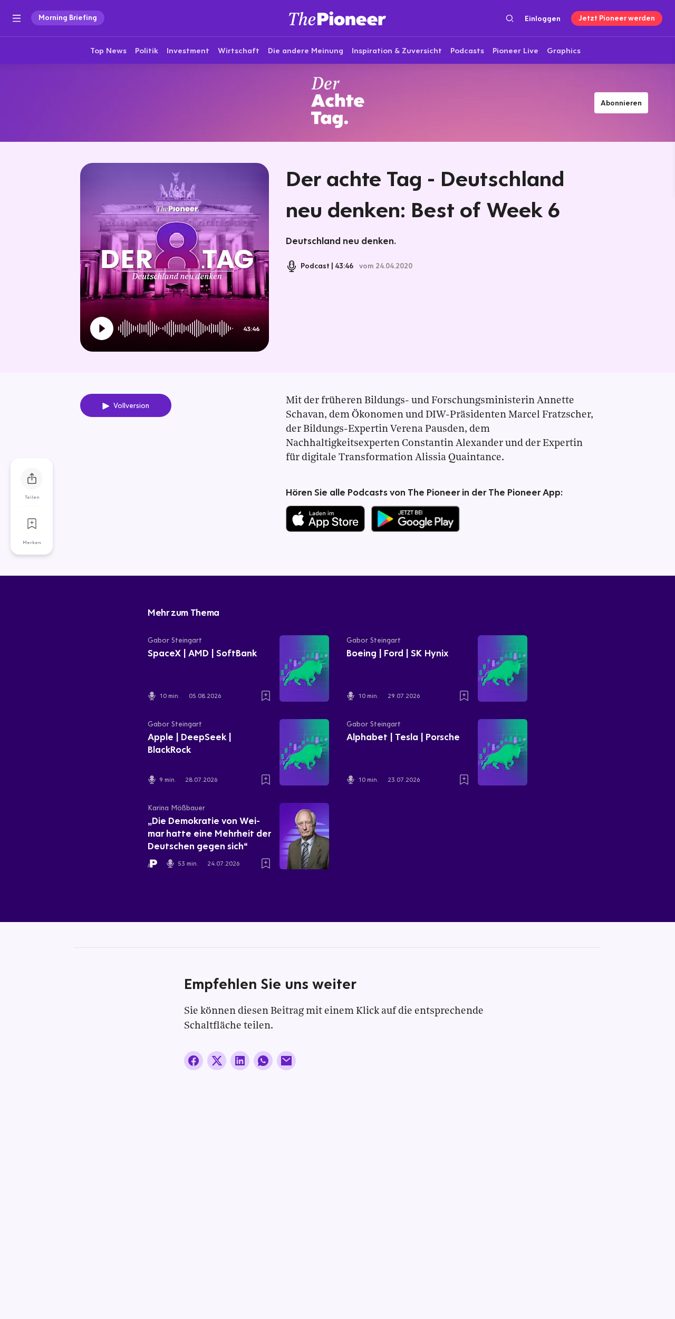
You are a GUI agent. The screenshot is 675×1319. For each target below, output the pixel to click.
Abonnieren (621, 103)
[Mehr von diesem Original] (337, 102)
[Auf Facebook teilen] (193, 1060)
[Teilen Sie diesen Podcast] (32, 479)
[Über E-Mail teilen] (286, 1060)
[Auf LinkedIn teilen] (239, 1060)
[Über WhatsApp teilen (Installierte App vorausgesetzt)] (263, 1060)
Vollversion (131, 405)
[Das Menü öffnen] (17, 18)
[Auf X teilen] (216, 1060)
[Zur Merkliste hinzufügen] (32, 524)
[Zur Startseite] (337, 18)
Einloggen (543, 18)
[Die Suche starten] (509, 18)
